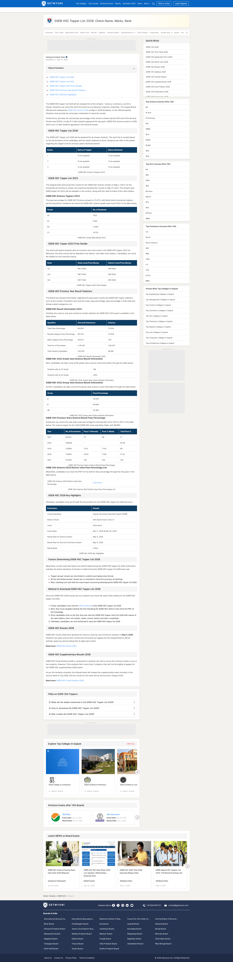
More (146, 3)
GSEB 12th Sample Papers (156, 77)
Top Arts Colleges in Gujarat (157, 316)
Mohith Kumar (89, 881)
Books (176, 32)
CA (147, 232)
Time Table (59, 32)
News (139, 3)
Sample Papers (113, 32)
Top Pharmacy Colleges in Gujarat (159, 321)
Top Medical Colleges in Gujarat (158, 327)
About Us (48, 958)
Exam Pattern (142, 32)
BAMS (148, 140)
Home (45, 896)
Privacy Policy (71, 958)
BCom (148, 237)
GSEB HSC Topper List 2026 (62, 77)
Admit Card (84, 32)
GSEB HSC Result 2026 (66, 646)
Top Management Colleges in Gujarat (160, 300)
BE (147, 107)
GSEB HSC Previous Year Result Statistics (68, 90)
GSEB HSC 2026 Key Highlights (63, 94)
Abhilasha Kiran (126, 881)
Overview (49, 32)
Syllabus (102, 32)
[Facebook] (113, 905)
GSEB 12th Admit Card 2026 (157, 62)
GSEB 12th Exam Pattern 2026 (158, 87)
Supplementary (127, 32)
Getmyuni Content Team (56, 57)
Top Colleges (81, 3)
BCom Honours (152, 243)
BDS (147, 151)
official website (85, 606)
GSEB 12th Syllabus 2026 (156, 72)
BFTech (149, 213)
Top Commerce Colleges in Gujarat (159, 310)
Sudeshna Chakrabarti (57, 881)
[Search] (153, 3)
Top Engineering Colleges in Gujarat (160, 294)
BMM (148, 218)
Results (94, 32)
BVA (147, 208)
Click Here (97, 482)
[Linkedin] (127, 905)
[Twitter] (118, 905)
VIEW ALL (131, 744)
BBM (147, 281)
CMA (148, 259)
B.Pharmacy (150, 118)
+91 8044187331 (153, 905)
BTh (147, 202)
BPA (147, 186)
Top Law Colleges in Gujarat (157, 332)
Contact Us (58, 958)
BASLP (148, 197)
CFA (147, 270)
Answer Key (165, 32)
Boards (118, 3)
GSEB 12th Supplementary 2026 (158, 82)
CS (147, 264)
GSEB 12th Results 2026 (155, 67)
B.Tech (148, 113)
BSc (147, 123)
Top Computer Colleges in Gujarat (159, 338)
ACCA (148, 275)
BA (147, 169)
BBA (147, 254)
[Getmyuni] (52, 3)
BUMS (148, 145)
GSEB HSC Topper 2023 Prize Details (66, 86)
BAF (147, 248)
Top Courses (93, 3)
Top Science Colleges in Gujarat (158, 305)
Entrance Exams (106, 3)
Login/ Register (181, 3)
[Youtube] (132, 905)
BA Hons (149, 191)
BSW (148, 180)
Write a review (164, 3)
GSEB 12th (61, 896)
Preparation (154, 32)
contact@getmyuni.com (178, 905)
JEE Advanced (113, 814)
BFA (147, 175)
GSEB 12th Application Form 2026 (159, 57)
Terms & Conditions (87, 958)
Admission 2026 (129, 3)
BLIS (147, 134)
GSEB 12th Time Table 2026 (157, 52)
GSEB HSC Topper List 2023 (62, 81)
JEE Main (66, 814)
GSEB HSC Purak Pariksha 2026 (70, 680)
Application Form (71, 32)
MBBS (148, 129)
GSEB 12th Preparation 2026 (157, 92)
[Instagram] (122, 905)
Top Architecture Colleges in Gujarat (160, 343)
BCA (147, 156)
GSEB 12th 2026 (152, 47)
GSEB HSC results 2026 (78, 110)
